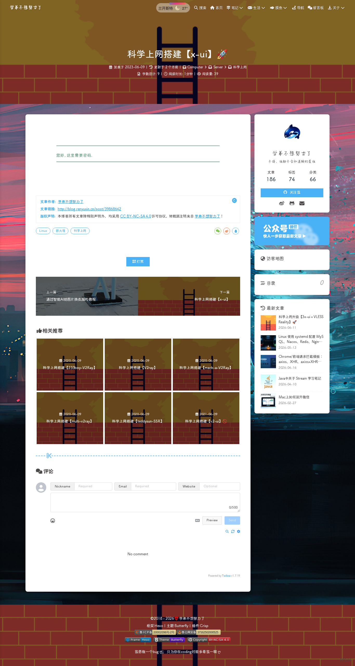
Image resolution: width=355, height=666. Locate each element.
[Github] (292, 204)
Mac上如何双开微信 (294, 397)
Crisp (204, 626)
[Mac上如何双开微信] (268, 400)
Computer (195, 67)
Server (218, 67)
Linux (43, 231)
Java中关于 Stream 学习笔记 (300, 379)
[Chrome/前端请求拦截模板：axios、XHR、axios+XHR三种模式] (268, 362)
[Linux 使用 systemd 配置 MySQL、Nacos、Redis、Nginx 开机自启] (268, 343)
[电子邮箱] (302, 204)
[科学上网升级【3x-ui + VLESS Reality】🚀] (268, 323)
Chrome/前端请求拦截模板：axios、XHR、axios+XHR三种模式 (301, 360)
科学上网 (240, 67)
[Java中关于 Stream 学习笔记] (268, 382)
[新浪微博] (281, 204)
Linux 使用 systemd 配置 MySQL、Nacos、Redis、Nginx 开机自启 (301, 340)
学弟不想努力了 (70, 202)
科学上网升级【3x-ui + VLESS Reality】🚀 (301, 319)
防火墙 (60, 231)
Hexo (159, 626)
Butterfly (181, 626)
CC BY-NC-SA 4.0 (135, 216)
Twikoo (226, 575)
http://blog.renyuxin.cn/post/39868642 (89, 209)
